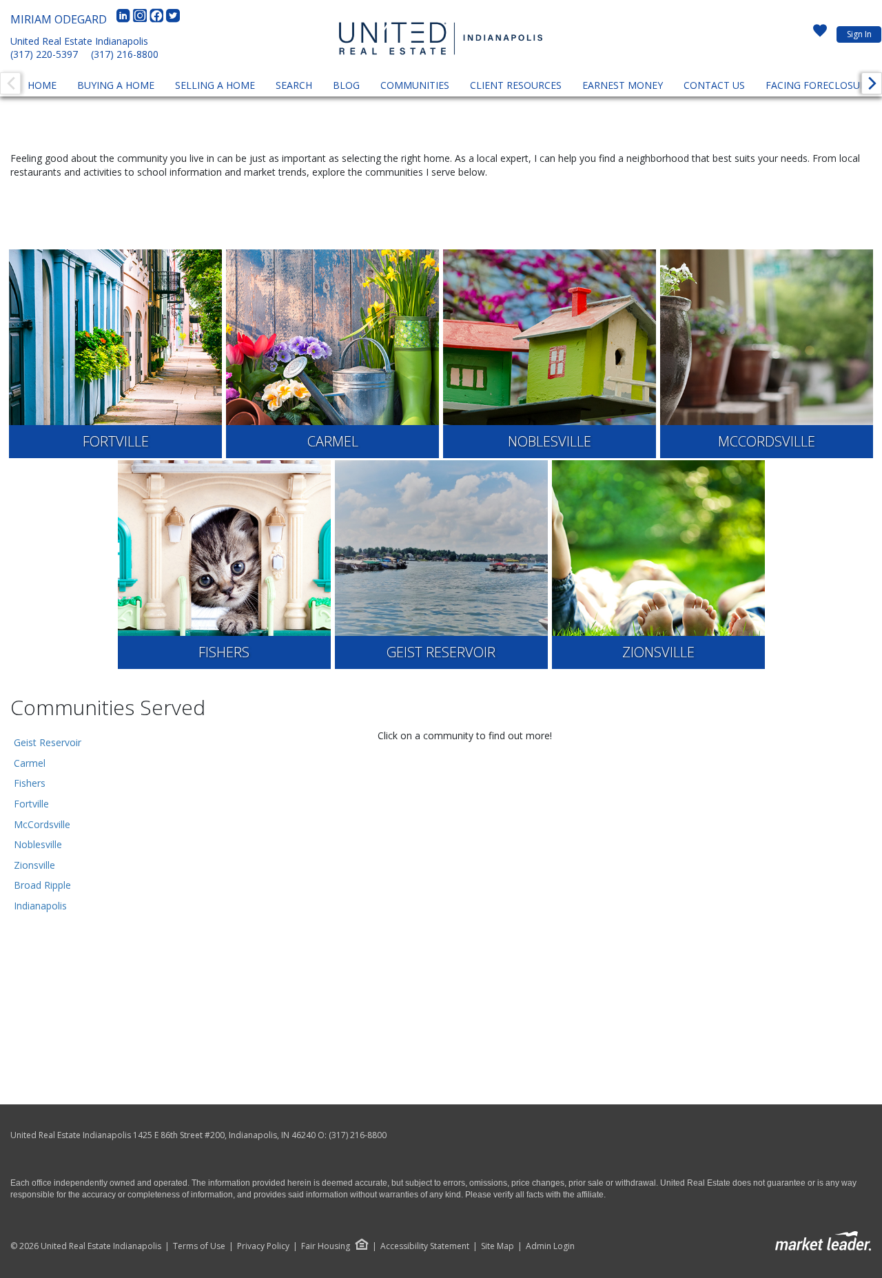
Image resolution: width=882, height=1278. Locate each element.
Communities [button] (414, 85)
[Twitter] (173, 19)
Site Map (497, 1246)
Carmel (29, 763)
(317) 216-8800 (124, 54)
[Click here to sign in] (820, 34)
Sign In (859, 34)
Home (42, 85)
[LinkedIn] (124, 19)
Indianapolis (40, 905)
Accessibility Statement (424, 1246)
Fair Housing (325, 1246)
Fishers (29, 783)
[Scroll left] (10, 83)
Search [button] (294, 85)
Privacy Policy (263, 1246)
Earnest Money (622, 85)
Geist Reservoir (47, 742)
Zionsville (34, 865)
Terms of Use (199, 1246)
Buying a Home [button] (115, 85)
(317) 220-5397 (44, 54)
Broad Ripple (42, 884)
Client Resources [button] (516, 85)
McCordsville (42, 824)
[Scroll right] (871, 83)
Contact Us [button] (714, 85)
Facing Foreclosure (819, 85)
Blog (346, 85)
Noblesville (38, 844)
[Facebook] (158, 19)
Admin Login (550, 1246)
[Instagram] (141, 19)
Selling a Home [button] (215, 85)
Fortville (31, 803)
